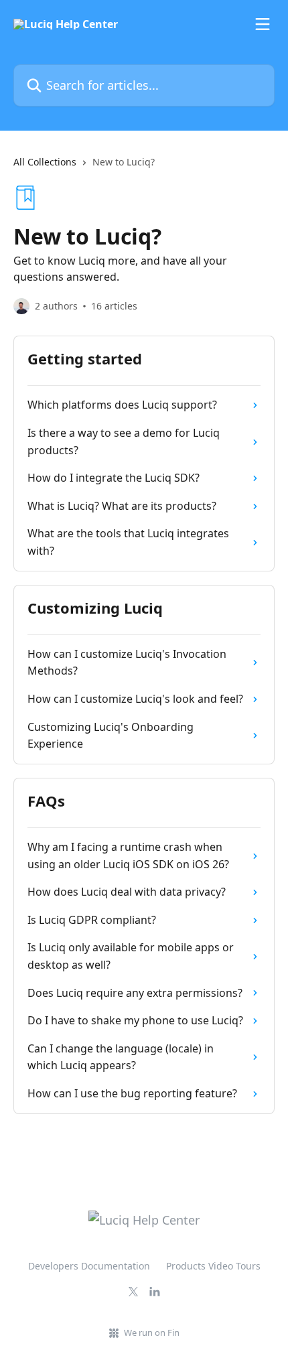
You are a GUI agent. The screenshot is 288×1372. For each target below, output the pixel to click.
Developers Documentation (89, 1265)
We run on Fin (151, 1332)
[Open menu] (262, 24)
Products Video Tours (213, 1265)
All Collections (44, 161)
